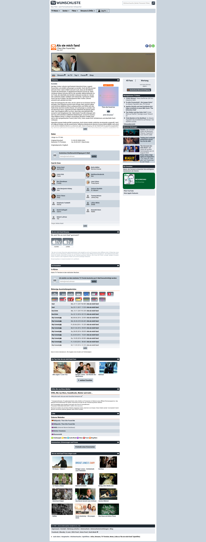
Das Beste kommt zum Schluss (86, 501)
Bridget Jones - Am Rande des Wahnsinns (86, 375)
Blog (111, 529)
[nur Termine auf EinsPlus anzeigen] (86, 299)
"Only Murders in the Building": (140, 119)
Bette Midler (95, 167)
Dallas (54, 516)
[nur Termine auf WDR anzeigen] (94, 294)
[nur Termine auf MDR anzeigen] (70, 294)
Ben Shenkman (62, 181)
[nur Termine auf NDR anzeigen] (78, 294)
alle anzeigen (54, 294)
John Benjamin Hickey (64, 188)
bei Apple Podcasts (131, 193)
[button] (146, 45)
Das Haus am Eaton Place (107, 516)
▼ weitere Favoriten (85, 380)
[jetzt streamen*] (108, 111)
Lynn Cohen (95, 181)
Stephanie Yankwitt (63, 203)
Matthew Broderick (97, 174)
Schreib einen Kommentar (85, 447)
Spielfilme (85, 536)
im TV (70, 75)
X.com (68, 532)
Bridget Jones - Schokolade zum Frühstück (85, 470)
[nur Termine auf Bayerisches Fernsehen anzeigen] (86, 294)
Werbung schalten (73, 529)
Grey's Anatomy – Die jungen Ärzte (85, 517)
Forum (84, 75)
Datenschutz (85, 529)
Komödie (54, 84)
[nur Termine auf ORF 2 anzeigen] (62, 299)
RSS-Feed (75, 532)
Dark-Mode (93, 532)
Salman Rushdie (96, 188)
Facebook (55, 532)
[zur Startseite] (66, 2)
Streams (61, 75)
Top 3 (76, 75)
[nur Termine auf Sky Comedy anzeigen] (94, 299)
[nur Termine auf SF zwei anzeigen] (78, 299)
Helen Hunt (60, 167)
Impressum (55, 529)
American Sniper (58, 501)
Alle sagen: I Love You (59, 374)
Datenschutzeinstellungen (100, 529)
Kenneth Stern (96, 210)
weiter (94, 156)
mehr (85, 129)
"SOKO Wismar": (139, 99)
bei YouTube (129, 191)
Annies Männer (103, 501)
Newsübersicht (130, 124)
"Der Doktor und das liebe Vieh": (139, 114)
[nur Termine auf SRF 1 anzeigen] (70, 299)
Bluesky (62, 532)
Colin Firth (60, 174)
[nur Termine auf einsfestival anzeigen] (54, 299)
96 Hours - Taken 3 (58, 469)
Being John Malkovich (106, 486)
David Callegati (62, 210)
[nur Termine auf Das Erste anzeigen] (62, 294)
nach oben (56, 536)
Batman (101, 374)
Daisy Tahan (61, 196)
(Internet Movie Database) (64, 427)
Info (53, 75)
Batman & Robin (81, 486)
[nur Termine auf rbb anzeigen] (102, 294)
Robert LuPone (62, 217)
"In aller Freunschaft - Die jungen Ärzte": (139, 103)
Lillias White (95, 203)
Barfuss (101, 469)
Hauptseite (65, 536)
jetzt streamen (108, 115)
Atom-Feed (84, 532)
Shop (92, 75)
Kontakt (63, 529)
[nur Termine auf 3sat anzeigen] (110, 294)
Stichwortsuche (75, 536)
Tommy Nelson (96, 196)
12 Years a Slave (58, 486)
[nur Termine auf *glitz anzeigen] (102, 299)
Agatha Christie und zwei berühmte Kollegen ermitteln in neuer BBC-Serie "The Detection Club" (139, 108)
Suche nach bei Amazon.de (67, 396)
